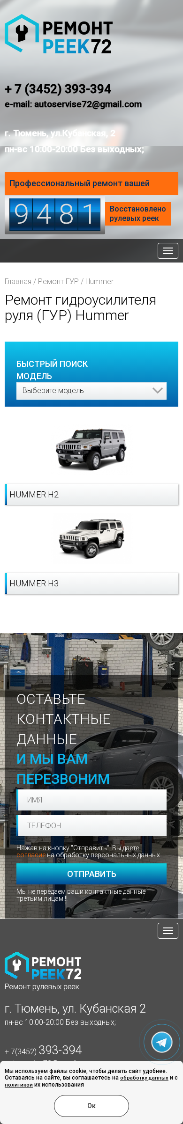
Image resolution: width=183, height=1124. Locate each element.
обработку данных (144, 1078)
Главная (18, 281)
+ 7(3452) (43, 1051)
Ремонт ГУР (58, 281)
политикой (19, 1085)
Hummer (99, 281)
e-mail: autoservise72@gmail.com (73, 104)
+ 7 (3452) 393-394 (58, 89)
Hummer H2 (34, 494)
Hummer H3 (34, 583)
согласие (31, 855)
